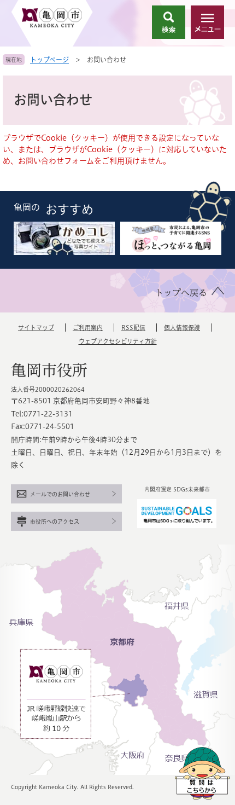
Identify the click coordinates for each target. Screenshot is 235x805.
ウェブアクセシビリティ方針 (118, 341)
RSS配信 (133, 328)
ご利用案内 (88, 328)
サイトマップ (36, 328)
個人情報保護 (182, 328)
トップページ (49, 59)
